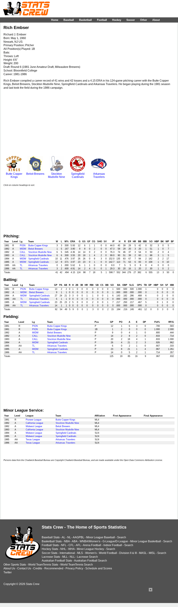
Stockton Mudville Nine (56, 175)
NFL (63, 545)
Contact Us (24, 568)
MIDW (23, 248)
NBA (67, 541)
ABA (74, 541)
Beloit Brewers (35, 173)
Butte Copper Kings (14, 175)
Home (54, 19)
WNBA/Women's (90, 541)
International (67, 552)
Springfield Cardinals (77, 175)
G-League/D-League (115, 541)
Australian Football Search (90, 560)
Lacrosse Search (87, 556)
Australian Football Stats (57, 560)
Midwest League (34, 426)
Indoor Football (112, 545)
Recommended (53, 568)
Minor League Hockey (90, 548)
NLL (72, 556)
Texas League (33, 439)
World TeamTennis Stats (43, 564)
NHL (63, 548)
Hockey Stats (50, 548)
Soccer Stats (49, 552)
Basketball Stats (52, 541)
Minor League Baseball (100, 537)
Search (121, 537)
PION (22, 245)
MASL (143, 552)
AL (63, 537)
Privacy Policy (74, 568)
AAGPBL (78, 537)
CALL (22, 252)
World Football (108, 552)
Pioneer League (33, 419)
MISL (152, 552)
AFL (78, 545)
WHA (71, 548)
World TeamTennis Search (76, 564)
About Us (9, 568)
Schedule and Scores (98, 568)
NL (69, 537)
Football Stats (50, 545)
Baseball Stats (51, 537)
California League (34, 423)
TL (21, 265)
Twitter (7, 572)
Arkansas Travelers (99, 175)
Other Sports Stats (14, 564)
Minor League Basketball (145, 541)
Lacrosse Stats (51, 556)
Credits (37, 568)
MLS (80, 552)
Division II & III (128, 552)
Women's (91, 552)
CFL (71, 545)
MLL (64, 556)
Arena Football (92, 545)
